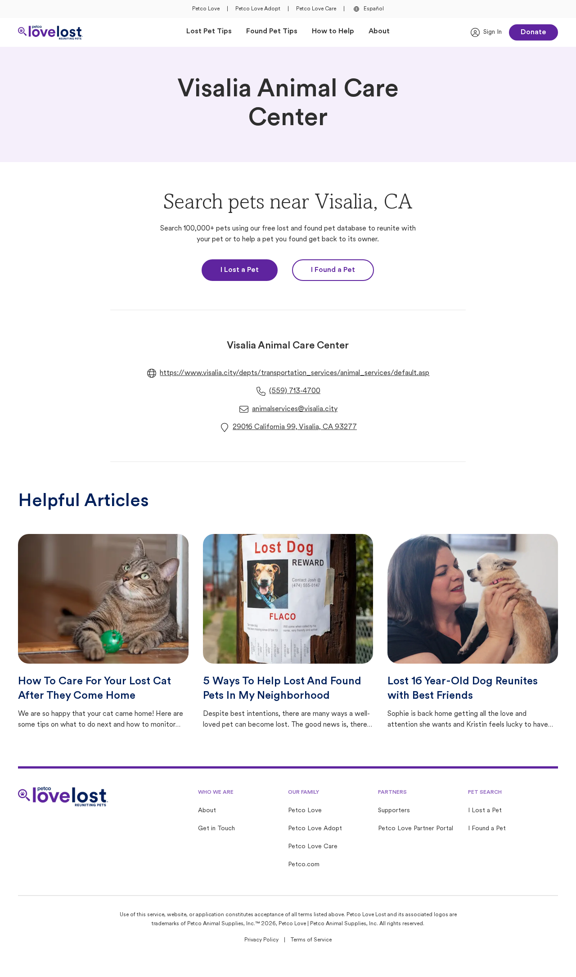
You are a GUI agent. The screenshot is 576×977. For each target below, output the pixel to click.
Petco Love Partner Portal (415, 828)
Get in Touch (216, 828)
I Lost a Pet (239, 270)
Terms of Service (311, 940)
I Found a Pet (333, 270)
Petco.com (304, 864)
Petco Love (206, 9)
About (379, 31)
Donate (533, 32)
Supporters (394, 810)
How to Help (333, 31)
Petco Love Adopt (257, 9)
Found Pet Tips (271, 31)
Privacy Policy (261, 940)
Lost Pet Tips (209, 31)
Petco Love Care (316, 9)
